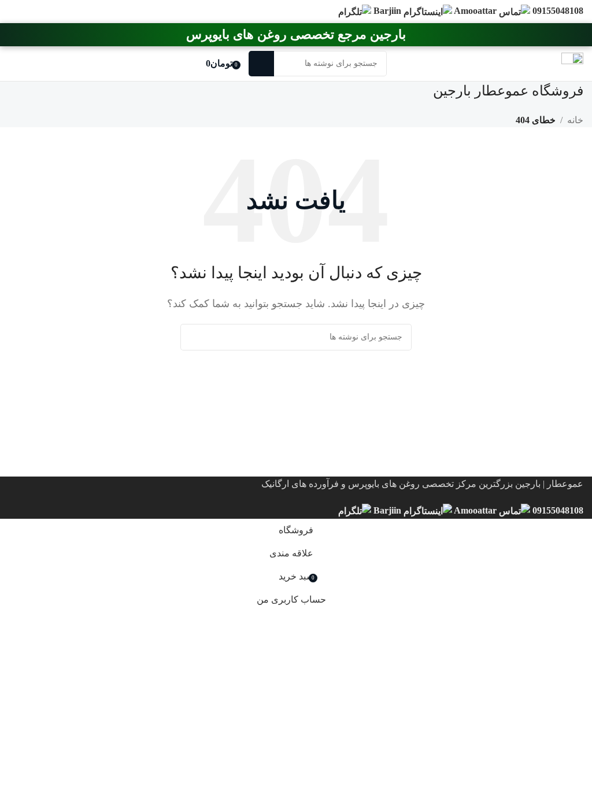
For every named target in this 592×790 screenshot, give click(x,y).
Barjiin (388, 510)
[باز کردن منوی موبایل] (572, 63)
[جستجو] (261, 63)
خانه (575, 120)
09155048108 (556, 510)
